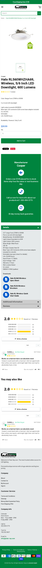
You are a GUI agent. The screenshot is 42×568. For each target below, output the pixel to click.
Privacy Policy (6, 550)
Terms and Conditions (8, 496)
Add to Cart (21, 141)
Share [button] (6, 369)
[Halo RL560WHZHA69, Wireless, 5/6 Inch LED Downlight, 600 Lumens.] (20, 67)
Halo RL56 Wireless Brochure (17, 287)
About (3, 478)
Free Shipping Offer (7, 504)
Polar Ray (11, 563)
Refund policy (21, 551)
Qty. (2, 130)
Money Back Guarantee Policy (10, 501)
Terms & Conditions (18, 550)
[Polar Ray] (21, 7)
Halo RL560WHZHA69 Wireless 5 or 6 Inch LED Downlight (21, 18)
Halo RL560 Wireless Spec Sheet (18, 279)
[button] (36, 369)
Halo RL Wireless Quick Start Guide (19, 294)
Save (13, 149)
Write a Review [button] (22, 339)
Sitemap (3, 499)
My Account (5, 483)
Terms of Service (32, 550)
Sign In (3, 486)
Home (2, 18)
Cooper (3, 76)
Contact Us (4, 481)
